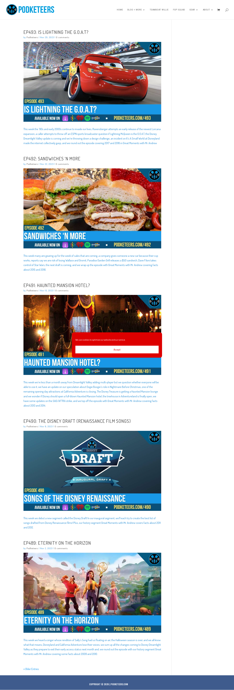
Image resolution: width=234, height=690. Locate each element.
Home (120, 10)
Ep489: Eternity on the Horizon (57, 543)
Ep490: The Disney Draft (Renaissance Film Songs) (77, 421)
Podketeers (32, 37)
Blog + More (134, 10)
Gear (192, 10)
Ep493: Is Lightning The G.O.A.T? (56, 32)
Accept (117, 349)
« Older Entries (31, 669)
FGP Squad (179, 10)
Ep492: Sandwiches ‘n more (52, 158)
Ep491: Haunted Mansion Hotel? (56, 285)
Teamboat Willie (159, 10)
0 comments (62, 37)
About (206, 10)
